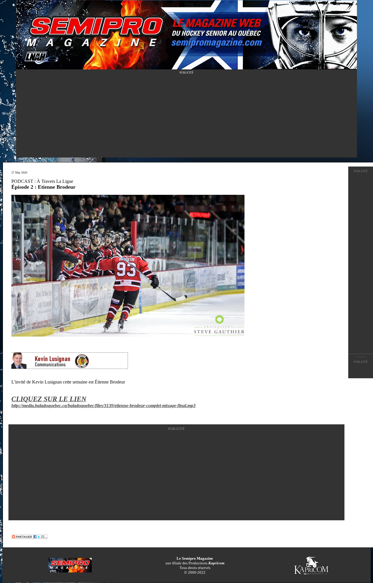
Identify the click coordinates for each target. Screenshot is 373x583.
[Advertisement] (186, 116)
